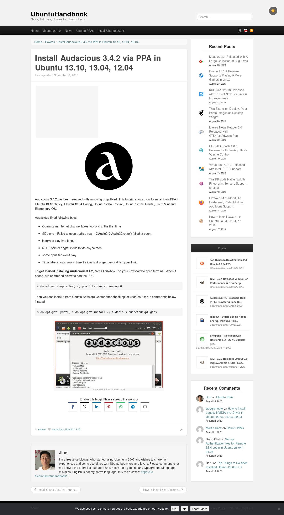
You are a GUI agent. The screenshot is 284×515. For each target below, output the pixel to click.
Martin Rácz (214, 428)
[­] (142, 2)
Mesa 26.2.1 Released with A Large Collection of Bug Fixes (228, 58)
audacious (58, 429)
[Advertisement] (67, 112)
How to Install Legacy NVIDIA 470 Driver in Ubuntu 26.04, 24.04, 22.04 (226, 412)
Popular (222, 248)
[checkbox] (273, 11)
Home (35, 30)
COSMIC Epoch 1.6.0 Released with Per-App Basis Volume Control (228, 150)
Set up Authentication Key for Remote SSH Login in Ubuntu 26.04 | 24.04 (226, 445)
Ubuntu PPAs (85, 30)
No (184, 509)
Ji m (208, 397)
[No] (279, 509)
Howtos (42, 429)
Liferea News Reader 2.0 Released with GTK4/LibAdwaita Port (225, 131)
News (68, 30)
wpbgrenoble (214, 408)
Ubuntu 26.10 (52, 30)
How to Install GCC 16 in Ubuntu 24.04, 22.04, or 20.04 (225, 221)
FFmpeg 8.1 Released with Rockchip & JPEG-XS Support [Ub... (227, 340)
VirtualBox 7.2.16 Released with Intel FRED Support (227, 167)
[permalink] (180, 429)
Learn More (199, 509)
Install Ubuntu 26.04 (111, 30)
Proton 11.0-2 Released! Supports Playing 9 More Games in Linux (225, 75)
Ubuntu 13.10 (72, 429)
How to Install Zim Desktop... (161, 490)
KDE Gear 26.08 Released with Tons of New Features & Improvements (228, 94)
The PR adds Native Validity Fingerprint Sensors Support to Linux (227, 183)
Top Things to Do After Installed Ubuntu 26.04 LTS (226, 465)
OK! (174, 509)
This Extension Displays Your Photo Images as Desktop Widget (228, 112)
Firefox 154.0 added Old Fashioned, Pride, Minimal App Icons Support (226, 202)
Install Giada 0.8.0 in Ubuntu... (57, 490)
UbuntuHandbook (59, 14)
